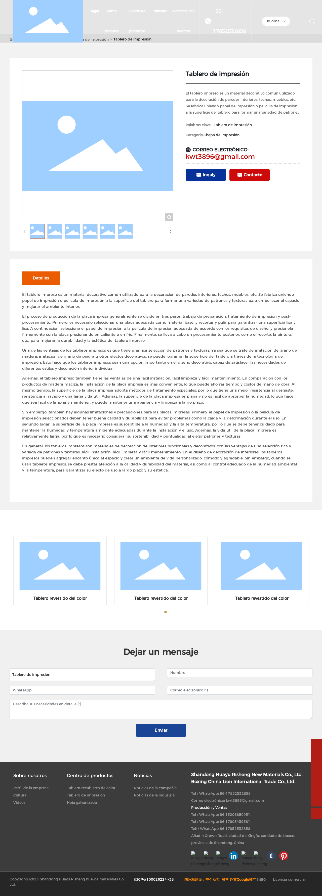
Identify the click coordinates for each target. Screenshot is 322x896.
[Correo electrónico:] (316, 744)
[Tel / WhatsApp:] (316, 778)
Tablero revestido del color (60, 598)
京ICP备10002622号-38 (154, 879)
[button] (147, 612)
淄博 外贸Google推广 (239, 879)
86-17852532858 (235, 793)
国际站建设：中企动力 (202, 879)
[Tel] (316, 789)
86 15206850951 (235, 814)
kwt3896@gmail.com (220, 157)
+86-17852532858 (229, 21)
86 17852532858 (235, 828)
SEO (262, 879)
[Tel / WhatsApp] (316, 767)
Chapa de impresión (221, 135)
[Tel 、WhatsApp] (316, 755)
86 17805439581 (235, 821)
